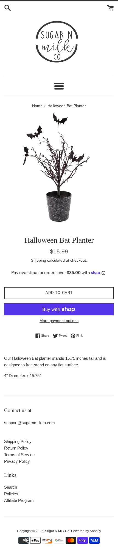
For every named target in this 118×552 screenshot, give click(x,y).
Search (10, 487)
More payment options (59, 320)
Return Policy (16, 448)
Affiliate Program (19, 500)
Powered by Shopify (86, 531)
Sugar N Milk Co (57, 531)
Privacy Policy (17, 461)
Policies (11, 493)
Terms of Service (19, 454)
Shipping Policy (18, 441)
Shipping (38, 260)
